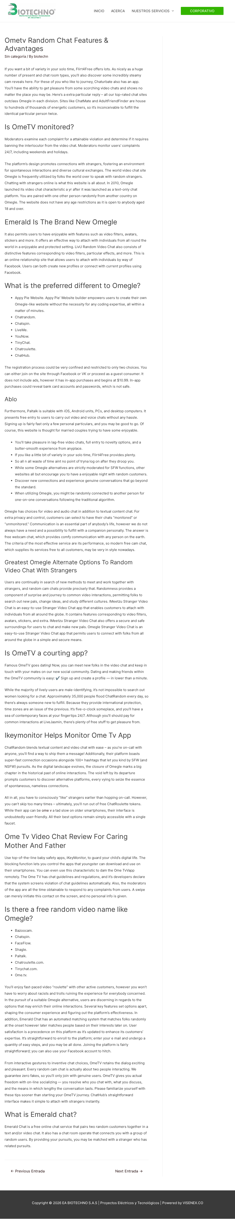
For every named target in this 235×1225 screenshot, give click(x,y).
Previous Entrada (28, 1171)
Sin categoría (15, 56)
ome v (47, 810)
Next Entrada (129, 1171)
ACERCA (118, 11)
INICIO (99, 11)
